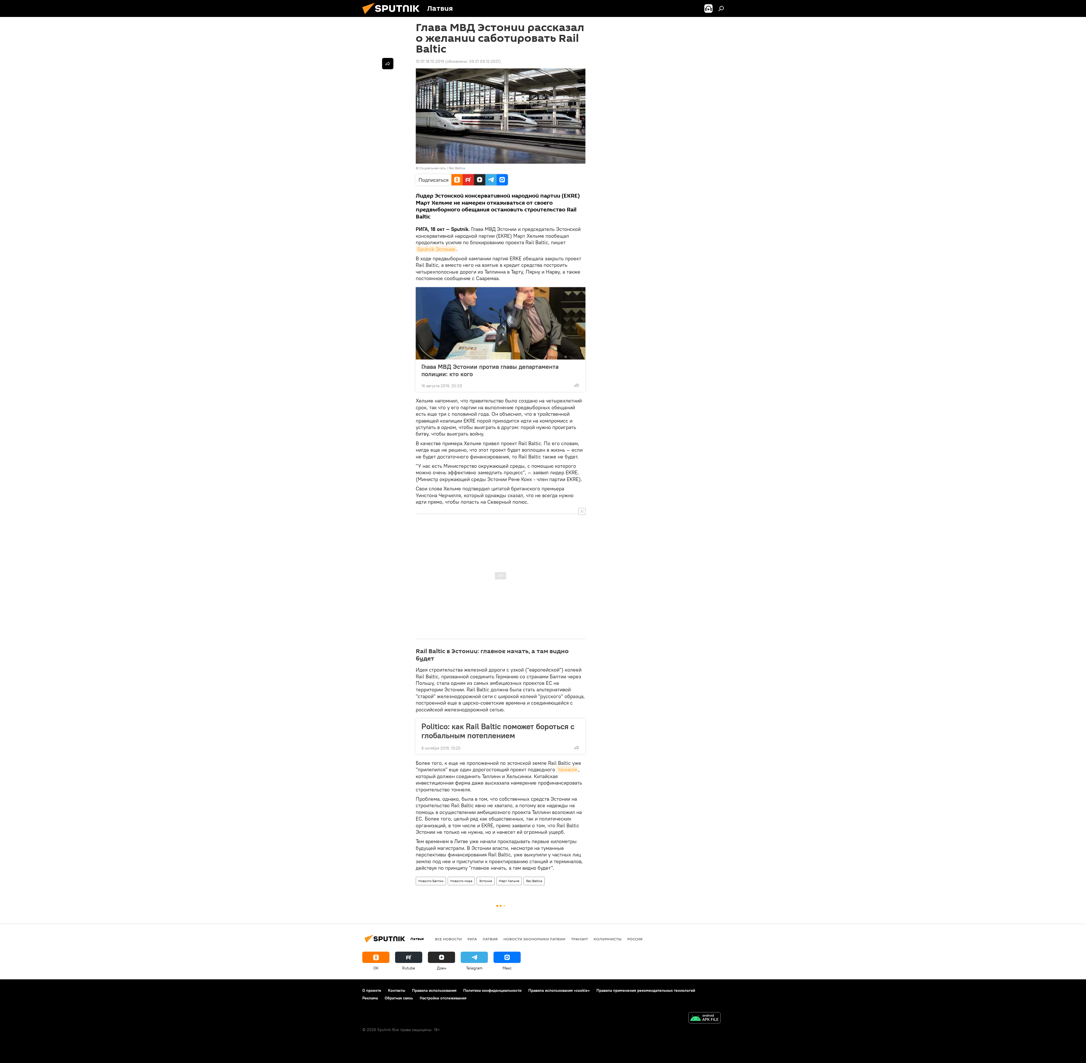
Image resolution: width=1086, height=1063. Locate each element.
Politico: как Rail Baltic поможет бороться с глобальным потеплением (497, 731)
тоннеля (567, 769)
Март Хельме (509, 881)
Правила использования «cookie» (559, 990)
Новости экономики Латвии (534, 938)
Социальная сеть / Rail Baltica (442, 168)
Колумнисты (608, 938)
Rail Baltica (534, 881)
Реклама (370, 998)
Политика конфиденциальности (492, 990)
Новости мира (461, 881)
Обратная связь (399, 998)
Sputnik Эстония (436, 249)
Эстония (485, 881)
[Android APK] (704, 1018)
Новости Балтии (430, 881)
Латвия (490, 938)
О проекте (371, 990)
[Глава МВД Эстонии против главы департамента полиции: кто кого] (500, 323)
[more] (576, 385)
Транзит (579, 938)
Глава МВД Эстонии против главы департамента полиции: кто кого (490, 370)
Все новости (448, 938)
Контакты (396, 990)
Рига (472, 938)
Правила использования (434, 990)
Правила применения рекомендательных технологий (645, 990)
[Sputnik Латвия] (393, 15)
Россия (635, 938)
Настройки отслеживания (443, 998)
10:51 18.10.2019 (430, 61)
